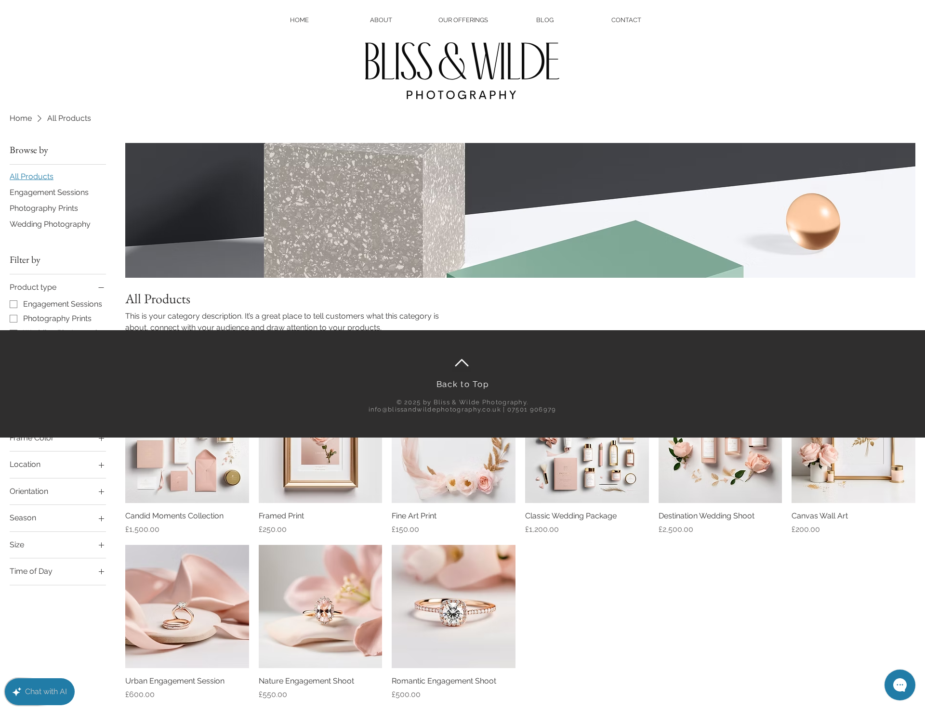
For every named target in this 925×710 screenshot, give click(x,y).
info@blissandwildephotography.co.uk (435, 409)
